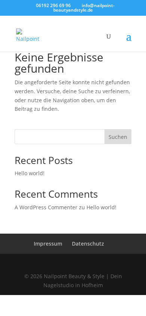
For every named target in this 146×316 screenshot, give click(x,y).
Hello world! (30, 173)
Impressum (48, 243)
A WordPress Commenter (46, 207)
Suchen (118, 136)
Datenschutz (88, 243)
